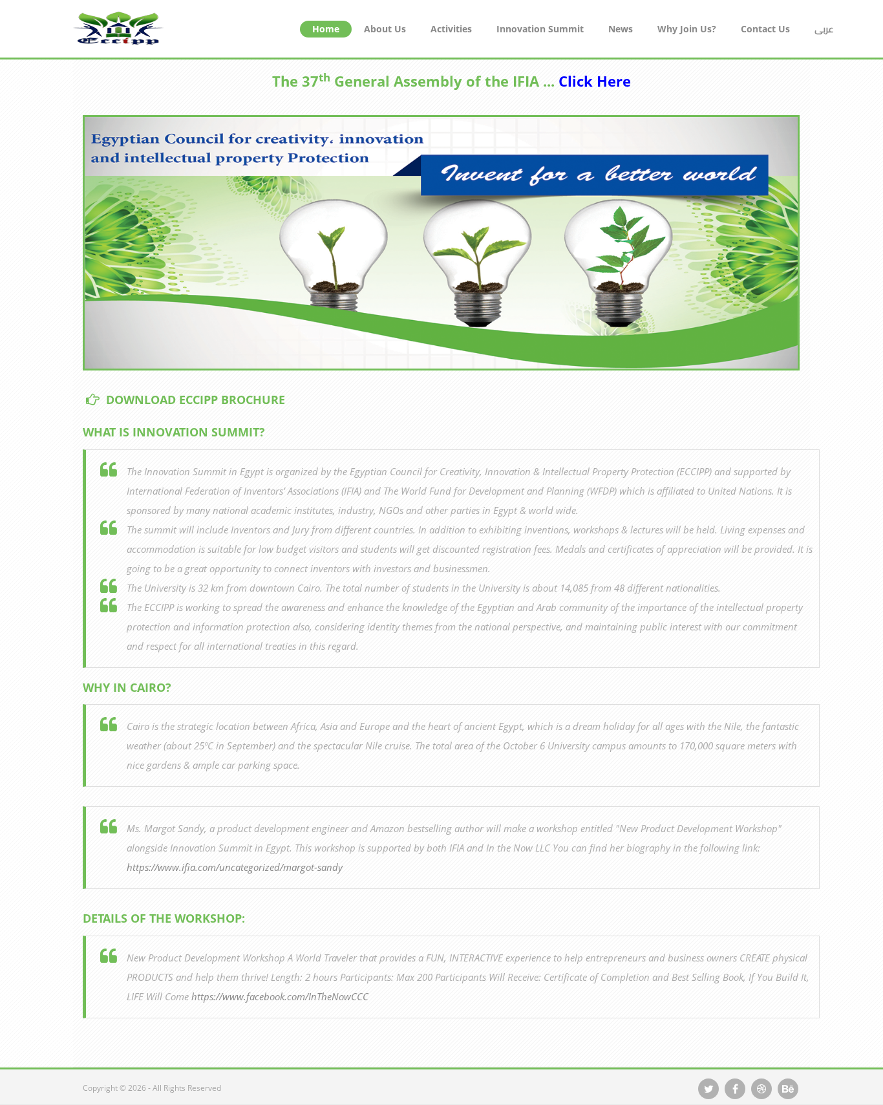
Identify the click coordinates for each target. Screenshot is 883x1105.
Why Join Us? (686, 29)
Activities (451, 29)
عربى (824, 29)
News (620, 29)
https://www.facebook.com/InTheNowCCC (279, 996)
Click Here (595, 81)
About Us (385, 29)
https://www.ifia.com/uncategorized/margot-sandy (235, 867)
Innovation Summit (540, 29)
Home (325, 29)
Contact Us (765, 29)
